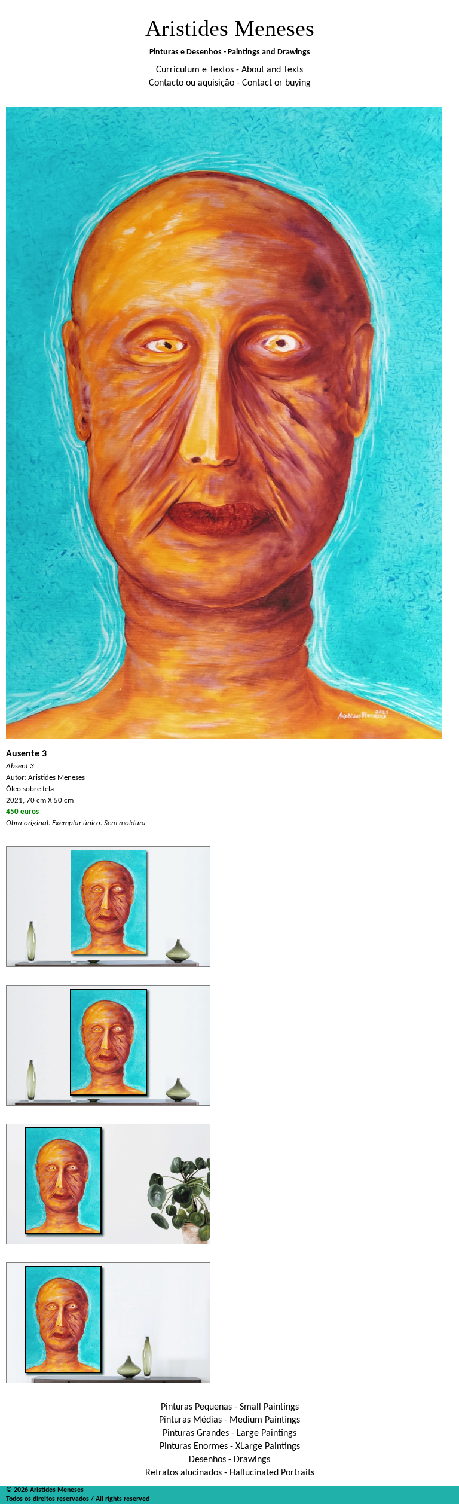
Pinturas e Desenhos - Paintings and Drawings (229, 52)
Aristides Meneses (229, 28)
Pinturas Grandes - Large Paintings (229, 1433)
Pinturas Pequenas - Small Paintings (230, 1407)
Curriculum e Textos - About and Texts (229, 70)
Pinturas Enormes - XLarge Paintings (230, 1446)
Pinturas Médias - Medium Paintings (229, 1420)
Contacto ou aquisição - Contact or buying (230, 83)
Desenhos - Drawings (229, 1460)
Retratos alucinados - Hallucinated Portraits (229, 1473)
